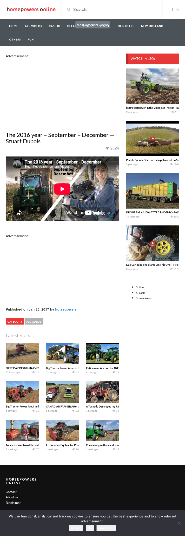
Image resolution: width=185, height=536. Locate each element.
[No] (179, 523)
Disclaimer (13, 502)
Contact (11, 491)
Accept (76, 528)
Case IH (54, 25)
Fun (31, 39)
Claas (72, 25)
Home (13, 25)
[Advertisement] (43, 92)
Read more (106, 528)
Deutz (88, 25)
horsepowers (66, 309)
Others (15, 39)
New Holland (152, 25)
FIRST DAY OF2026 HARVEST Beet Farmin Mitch (34, 368)
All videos (33, 25)
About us (12, 497)
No (90, 528)
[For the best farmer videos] (31, 9)
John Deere (125, 25)
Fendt (105, 25)
